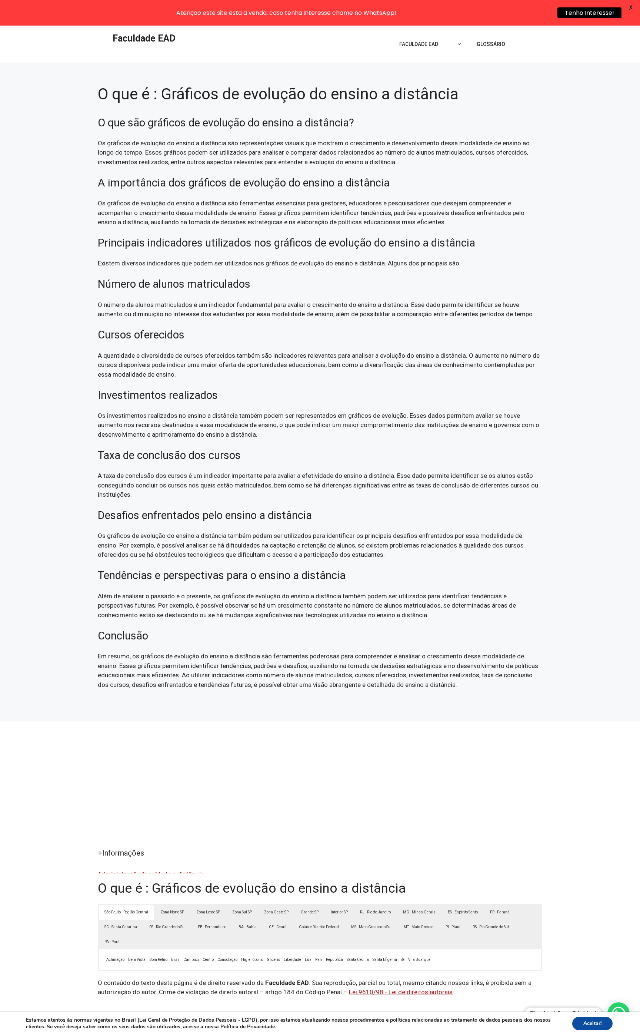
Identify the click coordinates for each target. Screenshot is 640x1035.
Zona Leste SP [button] (208, 912)
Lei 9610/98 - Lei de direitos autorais (401, 992)
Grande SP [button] (310, 912)
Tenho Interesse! (589, 13)
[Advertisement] (320, 792)
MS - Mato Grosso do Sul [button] (371, 927)
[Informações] (457, 44)
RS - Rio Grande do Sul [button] (167, 927)
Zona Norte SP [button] (172, 912)
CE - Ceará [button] (278, 927)
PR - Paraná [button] (500, 912)
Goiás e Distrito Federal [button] (319, 927)
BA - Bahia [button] (248, 927)
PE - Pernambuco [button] (212, 927)
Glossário (491, 44)
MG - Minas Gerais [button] (419, 912)
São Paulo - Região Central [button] (126, 912)
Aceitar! (592, 1023)
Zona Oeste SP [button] (276, 912)
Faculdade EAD (144, 38)
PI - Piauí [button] (453, 927)
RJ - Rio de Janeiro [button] (375, 912)
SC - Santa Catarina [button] (120, 927)
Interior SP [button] (339, 912)
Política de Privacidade (247, 1026)
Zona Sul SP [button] (242, 912)
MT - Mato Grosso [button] (418, 927)
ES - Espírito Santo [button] (463, 912)
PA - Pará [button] (112, 942)
